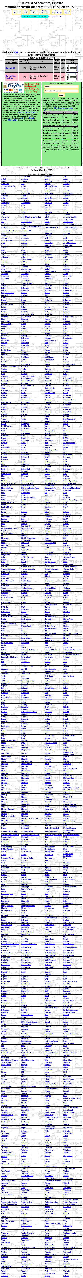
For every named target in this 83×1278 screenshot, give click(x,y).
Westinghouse (50, 1250)
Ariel (3, 255)
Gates (65, 559)
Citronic (48, 386)
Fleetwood (48, 540)
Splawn (4, 1096)
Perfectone (48, 898)
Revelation (67, 993)
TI (2, 1166)
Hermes (66, 626)
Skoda (23, 1069)
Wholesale (48, 1257)
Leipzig (47, 724)
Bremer (47, 333)
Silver (23, 1062)
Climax (24, 390)
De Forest (24, 431)
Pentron (4, 898)
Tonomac (24, 1171)
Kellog (65, 688)
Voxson (66, 1228)
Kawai (47, 686)
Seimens (4, 1048)
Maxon (47, 773)
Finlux (47, 536)
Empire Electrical (7, 502)
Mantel (3, 759)
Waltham (4, 1235)
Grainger (66, 588)
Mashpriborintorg (70, 768)
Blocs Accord (6, 324)
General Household (70, 566)
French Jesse (26, 550)
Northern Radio (27, 858)
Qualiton (4, 939)
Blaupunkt (67, 321)
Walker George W (28, 1233)
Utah (3, 1211)
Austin (65, 274)
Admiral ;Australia (8, 186)
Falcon (65, 521)
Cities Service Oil (27, 386)
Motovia (4, 814)
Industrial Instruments (71, 650)
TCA (3, 1140)
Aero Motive (49, 193)
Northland (48, 858)
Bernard (66, 312)
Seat (2, 1046)
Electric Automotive (52, 481)
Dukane (47, 452)
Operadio (48, 870)
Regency (24, 986)
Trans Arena (49, 1178)
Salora (3, 1027)
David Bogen (6, 426)
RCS (65, 979)
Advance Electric (51, 186)
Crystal (4, 416)
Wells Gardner (50, 1245)
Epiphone (48, 507)
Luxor (3, 743)
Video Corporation (8, 1221)
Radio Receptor (50, 953)
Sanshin (47, 1031)
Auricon (48, 274)
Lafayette (48, 714)
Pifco (46, 910)
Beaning (66, 297)
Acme (65, 179)
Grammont (49, 590)
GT (2, 605)
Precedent (48, 927)
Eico (65, 474)
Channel (48, 381)
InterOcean (49, 657)
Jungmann (25, 678)
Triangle (66, 1183)
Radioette (24, 960)
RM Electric (67, 1005)
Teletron (48, 1152)
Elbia (23, 478)
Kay (64, 686)
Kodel (23, 702)
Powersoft (25, 927)
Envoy (23, 507)
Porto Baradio (68, 922)
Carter (23, 371)
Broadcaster (67, 338)
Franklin (66, 547)
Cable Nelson (49, 359)
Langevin (24, 719)
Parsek (3, 891)
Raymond (4, 977)
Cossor (3, 409)
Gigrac (23, 576)
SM (22, 1072)
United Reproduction (9, 1204)
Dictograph (49, 440)
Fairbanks (5, 521)
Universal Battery (69, 1204)
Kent (65, 690)
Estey (47, 512)
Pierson (24, 910)
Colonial (4, 397)
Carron (4, 371)
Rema (23, 989)
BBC (23, 297)
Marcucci (48, 761)
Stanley (47, 1100)
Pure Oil (48, 932)
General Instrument (52, 569)
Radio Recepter (27, 953)
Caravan (66, 366)
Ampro (3, 236)
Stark (65, 1103)
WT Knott (5, 1269)
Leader (24, 721)
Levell (23, 728)
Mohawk (4, 802)
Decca (3, 433)
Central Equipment (28, 376)
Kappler (66, 683)
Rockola (24, 1012)
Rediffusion (25, 984)
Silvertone (48, 1062)
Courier (47, 409)
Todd (46, 1169)
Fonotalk (4, 545)
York (46, 1271)
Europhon (67, 514)
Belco (47, 302)
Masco (47, 768)
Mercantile (48, 785)
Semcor (66, 1048)
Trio (46, 1185)
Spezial (66, 1091)
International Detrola (71, 655)
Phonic (65, 906)
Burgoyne (67, 352)
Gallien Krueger (27, 557)
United (23, 1204)
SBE (46, 1036)
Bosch (47, 328)
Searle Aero (49, 1043)
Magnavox (5, 753)
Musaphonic (49, 818)
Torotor (47, 1173)
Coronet (4, 407)
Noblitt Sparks (50, 849)
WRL (47, 1266)
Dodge (23, 445)
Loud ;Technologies (8, 740)
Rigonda (66, 1003)
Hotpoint (48, 638)
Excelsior (66, 516)
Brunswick (25, 345)
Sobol (23, 1074)
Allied (47, 217)
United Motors (26, 1202)
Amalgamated (26, 222)
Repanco (66, 991)
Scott (65, 1041)
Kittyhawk (5, 697)
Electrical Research (8, 483)
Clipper (66, 390)
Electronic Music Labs (71, 488)
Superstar (25, 1124)
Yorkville (66, 1271)
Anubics (48, 240)
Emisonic (66, 497)
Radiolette (48, 962)
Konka (65, 702)
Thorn (47, 1164)
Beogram (48, 309)
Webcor (47, 1242)
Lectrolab (24, 724)
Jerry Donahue (50, 669)
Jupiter (47, 678)
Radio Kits (25, 950)
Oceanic (4, 865)
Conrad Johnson (69, 400)
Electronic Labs (50, 488)
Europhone (5, 516)
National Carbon (69, 828)
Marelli (66, 761)
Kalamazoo (5, 683)
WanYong (25, 1235)
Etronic (24, 514)
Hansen (66, 614)
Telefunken (49, 1150)
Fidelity (24, 536)
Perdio (23, 898)
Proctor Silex (68, 929)
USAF (65, 1209)
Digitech (4, 443)
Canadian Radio (69, 364)
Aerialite (66, 191)
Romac (47, 1017)
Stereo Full (25, 1110)
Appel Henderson (69, 243)
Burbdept (24, 352)
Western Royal (6, 1250)
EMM (23, 500)
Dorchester (5, 447)
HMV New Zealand (70, 633)
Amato (47, 222)
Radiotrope (5, 969)
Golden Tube (26, 581)
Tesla (65, 1159)
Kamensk (24, 683)
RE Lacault (5, 981)
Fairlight (48, 521)
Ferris (47, 533)
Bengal (65, 307)
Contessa (48, 402)
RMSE (23, 1008)
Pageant (24, 882)
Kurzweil (66, 709)
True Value (25, 1190)
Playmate (24, 915)
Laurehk (4, 721)
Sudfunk (4, 1122)
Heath (23, 624)
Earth (23, 462)
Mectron (24, 780)
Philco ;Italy (25, 903)
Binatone (24, 319)
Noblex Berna (50, 847)
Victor (47, 1219)
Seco (23, 1046)
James (23, 664)
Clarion (24, 388)
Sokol (3, 1077)
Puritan (66, 932)
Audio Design (6, 271)
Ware (65, 1235)
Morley (47, 806)
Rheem (66, 998)
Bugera (47, 350)
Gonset (47, 583)
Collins (47, 395)
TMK (23, 1169)
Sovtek (23, 1088)
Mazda (65, 773)
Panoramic (49, 887)
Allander (66, 215)
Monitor (4, 804)
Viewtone (4, 1223)
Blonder (47, 324)
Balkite (3, 290)
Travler (24, 1183)
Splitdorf (24, 1096)
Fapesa (47, 524)
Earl (2, 462)
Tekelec (66, 1145)
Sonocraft (66, 1081)
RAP (65, 972)
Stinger (24, 1115)
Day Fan (66, 426)
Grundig (66, 602)
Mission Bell (67, 797)
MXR (47, 823)
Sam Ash (24, 1027)
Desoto (23, 438)
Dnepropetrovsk (69, 443)
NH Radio (67, 842)
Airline (65, 203)
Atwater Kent (26, 269)
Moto (46, 811)
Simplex (24, 1065)
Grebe (65, 597)
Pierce (65, 908)
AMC (23, 224)
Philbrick (4, 903)
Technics (4, 1143)
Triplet (65, 1185)
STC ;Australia (6, 1108)
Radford (4, 941)
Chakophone (26, 378)
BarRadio (4, 295)
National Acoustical (52, 828)
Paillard (47, 882)
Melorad (66, 783)
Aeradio (47, 191)
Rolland (24, 1017)
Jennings (4, 669)
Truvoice (4, 1192)
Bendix (47, 307)
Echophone (25, 464)
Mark (47, 764)
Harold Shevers (50, 616)
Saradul (24, 1034)
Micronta (24, 792)
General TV (5, 571)
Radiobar (66, 958)
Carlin (23, 369)
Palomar (24, 884)
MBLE (3, 776)
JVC (65, 678)
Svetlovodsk (67, 1128)
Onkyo (3, 870)
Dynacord (25, 457)
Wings (65, 1261)
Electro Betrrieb (50, 483)
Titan (65, 1166)
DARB (3, 424)
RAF (46, 969)
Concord (48, 400)
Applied (24, 245)
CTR (23, 416)
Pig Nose (66, 910)
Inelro (3, 652)
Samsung (24, 1029)
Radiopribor (25, 967)
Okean (65, 865)
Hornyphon (25, 638)
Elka (65, 493)
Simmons (66, 1062)
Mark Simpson (26, 764)
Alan (3, 212)
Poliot (3, 920)
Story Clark (49, 1115)
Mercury (66, 785)
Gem (46, 564)
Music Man (5, 821)
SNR (65, 1072)
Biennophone (68, 316)
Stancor (47, 1098)
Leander (66, 721)
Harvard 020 (10, 68)
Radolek (24, 969)
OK (46, 865)
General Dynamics (28, 566)
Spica (3, 1093)
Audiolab (4, 274)
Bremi (65, 333)
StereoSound (68, 1110)
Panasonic (5, 887)
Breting (24, 336)
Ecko (23, 466)
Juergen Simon (68, 676)
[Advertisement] (41, 34)
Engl (65, 505)
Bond (3, 328)
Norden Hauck (50, 851)
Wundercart (25, 1269)
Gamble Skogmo (69, 557)
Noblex (23, 849)
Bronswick (5, 340)
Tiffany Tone (26, 1166)
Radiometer (5, 965)
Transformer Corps (8, 1180)
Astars (65, 262)
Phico (65, 901)
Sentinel (24, 1050)
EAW (65, 462)
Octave (23, 865)
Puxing (47, 934)
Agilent (24, 198)
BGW (47, 316)
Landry (24, 716)
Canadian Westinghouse (10, 366)
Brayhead (4, 333)
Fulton (23, 552)
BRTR (65, 343)
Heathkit (48, 624)
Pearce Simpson (7, 894)
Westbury (4, 1247)
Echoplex (48, 464)
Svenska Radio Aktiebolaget (50, 1128)
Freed (3, 550)
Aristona (66, 255)
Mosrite (66, 809)
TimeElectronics (50, 1166)
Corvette (48, 407)
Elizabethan (25, 493)
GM (46, 578)
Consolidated (6, 402)
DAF (46, 419)
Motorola (66, 811)
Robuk (47, 1010)
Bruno (3, 345)
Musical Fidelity (69, 821)
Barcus (47, 293)
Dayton (47, 428)
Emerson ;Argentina (28, 497)
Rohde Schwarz (27, 1015)
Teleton (24, 1152)
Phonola (4, 908)
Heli (64, 624)
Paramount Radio (70, 887)
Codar (65, 393)
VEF (46, 1216)
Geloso (23, 564)
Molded (24, 802)
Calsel (47, 362)
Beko (23, 302)
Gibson (3, 576)
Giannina (66, 574)
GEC (65, 562)
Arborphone (68, 245)
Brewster (48, 336)
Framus (47, 547)
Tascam (4, 1138)
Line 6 (65, 731)
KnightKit (48, 700)
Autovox (66, 278)
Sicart (23, 1058)
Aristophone (5, 257)
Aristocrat (48, 255)
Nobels (23, 847)
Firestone (4, 538)
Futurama (67, 555)
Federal (47, 528)
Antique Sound (6, 240)
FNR (65, 543)
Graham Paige (26, 588)
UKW (65, 1195)
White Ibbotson (50, 1254)
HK (2, 633)
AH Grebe (48, 198)
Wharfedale (25, 1254)
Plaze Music (49, 915)
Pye (36, 112)
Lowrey (24, 740)
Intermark (48, 655)
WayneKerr (5, 1242)
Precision (4, 929)
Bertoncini (48, 314)
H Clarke (4, 607)
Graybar (48, 597)
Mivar (65, 799)
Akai (65, 207)
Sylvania (66, 1131)
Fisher (47, 538)
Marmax (24, 766)
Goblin (65, 578)
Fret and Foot (68, 550)
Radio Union (6, 958)
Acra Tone (5, 184)
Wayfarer (66, 1240)
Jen (46, 666)
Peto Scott (5, 901)
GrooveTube (5, 602)
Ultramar (48, 1197)
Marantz (48, 759)
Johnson (48, 674)
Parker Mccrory (27, 889)
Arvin (65, 259)
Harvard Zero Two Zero (11, 77)
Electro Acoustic (27, 483)
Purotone (4, 934)
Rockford (4, 1012)
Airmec (4, 205)
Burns (47, 355)
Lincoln (47, 731)
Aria (46, 252)
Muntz (3, 818)
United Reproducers (70, 1202)
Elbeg (3, 478)
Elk (46, 493)
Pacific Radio (49, 877)
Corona (47, 405)
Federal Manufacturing (9, 528)
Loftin (65, 733)
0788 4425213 (12, 120)
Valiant (3, 1214)
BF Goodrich (26, 316)
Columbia (67, 397)
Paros (65, 889)
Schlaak (4, 1041)
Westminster (67, 1250)
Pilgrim (4, 913)
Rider (23, 1003)
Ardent (66, 247)
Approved (48, 245)
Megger (4, 783)
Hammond (25, 614)
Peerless (24, 896)
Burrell (66, 355)
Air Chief (48, 200)
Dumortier (25, 455)
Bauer (3, 297)
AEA (23, 188)
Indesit (3, 650)
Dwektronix (67, 455)
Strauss (24, 1117)
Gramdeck (25, 590)
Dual (65, 450)
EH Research (6, 474)
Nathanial (25, 828)
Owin (65, 875)
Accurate (48, 176)
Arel (2, 250)
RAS (3, 974)
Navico (65, 837)
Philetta (47, 903)
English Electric (7, 507)
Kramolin (24, 707)
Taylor (65, 1138)
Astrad (47, 264)
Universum (25, 1207)
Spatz (3, 1091)
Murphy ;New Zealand (29, 818)
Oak (46, 863)
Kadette (47, 681)
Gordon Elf (25, 586)
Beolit (65, 309)
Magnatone (67, 750)
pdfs (21, 118)
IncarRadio (67, 647)
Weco (3, 1245)
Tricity (3, 1185)
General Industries (28, 569)
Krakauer (4, 707)
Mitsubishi (48, 799)
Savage (3, 1036)
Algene (47, 215)
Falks (3, 524)
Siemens (47, 1058)
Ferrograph (67, 533)
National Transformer (71, 835)
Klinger (4, 700)
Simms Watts (6, 1065)
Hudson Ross (49, 640)
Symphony (5, 1133)
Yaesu (3, 1271)
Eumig (47, 514)
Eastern (47, 462)
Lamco (3, 716)
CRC (23, 412)
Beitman (4, 302)
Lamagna (66, 714)
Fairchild (24, 521)
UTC (23, 1211)
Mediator (48, 780)
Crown (47, 414)
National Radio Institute (10, 835)
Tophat (66, 1171)
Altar (46, 219)
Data (46, 424)
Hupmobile (25, 643)
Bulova (3, 352)
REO (46, 991)
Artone (47, 259)
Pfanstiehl (25, 901)
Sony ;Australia (50, 1084)
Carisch (4, 369)
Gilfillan (66, 576)
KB (2, 688)
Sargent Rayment (69, 1034)
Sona (3, 1081)
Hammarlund (6, 614)
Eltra (46, 495)
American (48, 231)
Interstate (66, 657)
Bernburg (4, 314)
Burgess (47, 352)
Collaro (24, 395)
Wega (23, 1245)
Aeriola (4, 193)
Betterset (4, 316)
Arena (47, 250)
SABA (3, 1024)
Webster (66, 1242)
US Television (49, 1209)
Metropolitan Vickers (71, 787)
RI (22, 1000)
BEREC (24, 312)
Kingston (48, 695)
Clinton (47, 390)
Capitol (47, 366)
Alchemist (48, 212)
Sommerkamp (68, 1079)
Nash (65, 826)
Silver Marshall (6, 1062)
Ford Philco (25, 545)
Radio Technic (50, 955)
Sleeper (4, 1072)
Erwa (47, 509)
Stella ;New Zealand (70, 1108)
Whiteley (4, 1257)
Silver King (67, 1060)
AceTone (24, 179)
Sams (65, 1027)
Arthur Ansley (26, 259)
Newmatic (48, 842)
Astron (65, 264)
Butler (65, 357)
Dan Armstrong (69, 419)
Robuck (24, 1010)
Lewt (65, 728)
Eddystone (67, 466)
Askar (47, 262)
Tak (46, 1133)
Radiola (4, 962)
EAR (65, 459)
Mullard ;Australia (8, 816)
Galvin (47, 557)
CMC (23, 393)
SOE (65, 1074)
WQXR (24, 1266)
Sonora (24, 1084)
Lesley (47, 726)
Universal (4, 1207)
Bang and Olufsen (7, 293)
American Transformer (9, 231)
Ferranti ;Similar (7, 533)
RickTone (4, 1003)
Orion (23, 872)
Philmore (48, 906)
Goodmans (67, 583)
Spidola (24, 1093)
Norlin (3, 855)
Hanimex (48, 614)
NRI (46, 860)
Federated (67, 528)
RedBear (4, 984)
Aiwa (3, 207)
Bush (33, 112)
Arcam (23, 247)
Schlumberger (26, 1041)
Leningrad (5, 726)
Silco (46, 1060)
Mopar (23, 806)
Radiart (47, 941)
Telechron (67, 1148)
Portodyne (67, 925)
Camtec (47, 364)
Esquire (24, 512)
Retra (47, 993)
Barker (66, 293)
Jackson (47, 662)
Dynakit (47, 457)
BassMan (66, 295)
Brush (47, 345)
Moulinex (48, 814)
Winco (23, 1261)
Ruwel (65, 1022)
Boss (3, 331)
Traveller (4, 1183)
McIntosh (48, 776)
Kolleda (47, 702)
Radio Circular (68, 944)
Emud (3, 505)
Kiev (65, 693)
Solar (23, 1077)
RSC (46, 1019)
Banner (24, 293)
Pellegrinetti (49, 896)
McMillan (4, 778)
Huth (46, 643)
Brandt (47, 331)
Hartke (3, 619)
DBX (3, 431)
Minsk (3, 797)
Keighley (24, 688)
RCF (23, 979)
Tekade (47, 1145)
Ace (64, 176)
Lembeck (66, 724)
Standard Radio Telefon (72, 1098)
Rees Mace (67, 984)
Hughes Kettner (7, 643)
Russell (47, 1022)
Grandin (48, 593)
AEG (46, 188)
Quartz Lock (49, 939)
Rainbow (66, 969)
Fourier (4, 547)
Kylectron (48, 712)
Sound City (67, 1084)
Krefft (47, 707)
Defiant (47, 433)
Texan (3, 1161)
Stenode (4, 1110)
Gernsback (5, 574)
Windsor (48, 1261)
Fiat (2, 536)
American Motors (69, 227)
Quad (65, 937)
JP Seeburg (49, 676)
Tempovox (5, 1159)
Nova (65, 858)
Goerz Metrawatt (7, 581)
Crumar (66, 414)
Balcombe (25, 288)
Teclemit (24, 1143)
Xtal (64, 1269)
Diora (23, 443)
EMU (65, 502)
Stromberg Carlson (8, 1119)
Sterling (4, 1112)
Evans (23, 516)
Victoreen (66, 1219)
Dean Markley (50, 431)
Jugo (3, 678)
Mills (23, 795)
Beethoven (48, 300)
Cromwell (4, 414)
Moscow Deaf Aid (7, 809)
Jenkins (66, 666)
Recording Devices (70, 981)
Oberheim (67, 863)
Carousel (66, 369)
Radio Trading (68, 955)
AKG (3, 210)
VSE (3, 1230)
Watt (3, 1240)
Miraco (24, 797)
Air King (66, 200)
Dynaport (66, 457)
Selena (23, 1048)
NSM (3, 863)
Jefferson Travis (27, 666)
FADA (65, 519)
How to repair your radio (63, 108)
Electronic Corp (7, 488)
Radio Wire (49, 958)
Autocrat (24, 276)
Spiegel (47, 1093)
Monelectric (67, 802)
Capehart (24, 366)
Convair (4, 405)
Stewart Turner (69, 1112)
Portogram (5, 927)
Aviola (47, 281)
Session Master (6, 1053)
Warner (4, 1238)
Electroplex (25, 490)
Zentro (23, 1276)
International (26, 657)
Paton (47, 891)
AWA (3, 283)
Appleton (4, 245)
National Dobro (27, 831)
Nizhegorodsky (6, 847)
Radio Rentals (68, 953)
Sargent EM (49, 1034)
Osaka (23, 875)
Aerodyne (4, 196)
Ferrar (23, 533)
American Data (6, 227)
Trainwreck (25, 1178)
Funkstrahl (49, 552)
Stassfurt (48, 1105)
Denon (3, 438)
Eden (3, 469)
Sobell (3, 1074)
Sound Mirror (6, 1086)
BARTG (24, 295)
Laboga (24, 714)
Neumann (4, 842)
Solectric (24, 1079)
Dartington (25, 424)
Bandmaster (67, 290)
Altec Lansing (68, 219)
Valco (65, 1211)
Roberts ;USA (68, 1008)
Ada (22, 184)
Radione (48, 965)
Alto (2, 222)
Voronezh (24, 1228)
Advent (4, 188)
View (65, 1221)
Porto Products (6, 925)
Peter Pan (67, 898)
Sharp (3, 1055)
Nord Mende (26, 851)
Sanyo (3, 1034)
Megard (66, 780)
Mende (23, 785)
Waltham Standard (70, 1233)
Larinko (48, 719)
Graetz (3, 588)
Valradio (24, 1214)
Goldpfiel (66, 581)
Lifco (23, 731)
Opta (65, 870)
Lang (65, 716)
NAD (65, 823)
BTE (3, 347)
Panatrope (25, 887)
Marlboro (4, 766)
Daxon (47, 426)
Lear (3, 724)
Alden (65, 212)
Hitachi (47, 631)
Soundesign (5, 1088)
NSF (65, 860)
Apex (3, 243)
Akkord (24, 210)
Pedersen (4, 896)
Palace (65, 882)
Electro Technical (27, 486)
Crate (3, 412)
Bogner (47, 326)
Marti (65, 766)
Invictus (24, 659)
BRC (23, 333)
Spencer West (26, 1091)
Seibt (65, 1046)
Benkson (4, 309)
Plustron (4, 918)
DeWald (4, 440)
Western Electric (69, 1247)
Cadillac (4, 362)
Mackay (4, 745)
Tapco (65, 1136)
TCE (23, 1140)
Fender (24, 531)
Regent (47, 986)
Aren (23, 250)
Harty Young (26, 619)
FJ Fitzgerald (26, 540)
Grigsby (47, 600)
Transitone (25, 1180)
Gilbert (47, 576)
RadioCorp (5, 960)
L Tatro (4, 714)
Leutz (3, 728)
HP (2, 640)
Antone (24, 240)
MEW (23, 790)
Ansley (65, 238)
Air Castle (25, 200)
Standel (24, 1100)
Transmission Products (53, 1180)
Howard (66, 638)
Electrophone (6, 490)
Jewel (23, 671)
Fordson (66, 545)
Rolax (3, 1017)
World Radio (6, 1266)
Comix (3, 400)
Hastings (4, 621)
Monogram (25, 804)
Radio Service (6, 955)
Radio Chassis (50, 944)
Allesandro (5, 217)
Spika (65, 1093)
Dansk (65, 421)
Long (3, 738)
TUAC (47, 1192)
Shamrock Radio (69, 1053)
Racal (65, 939)
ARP (65, 257)
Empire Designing (70, 500)
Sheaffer (24, 1055)
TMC (3, 1169)
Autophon (5, 278)
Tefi (2, 1145)
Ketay (47, 693)
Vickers (24, 1219)
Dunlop (47, 455)
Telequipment (6, 1152)
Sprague (48, 1096)
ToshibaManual (27, 1176)
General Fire (49, 566)
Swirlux (24, 1131)
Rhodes (4, 1000)
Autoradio (25, 278)
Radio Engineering (70, 947)
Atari (3, 267)
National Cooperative (9, 831)
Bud (22, 350)
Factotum (48, 519)
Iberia (3, 645)
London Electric (69, 736)
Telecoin (4, 1150)
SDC (3, 1043)
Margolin (4, 764)
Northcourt (49, 855)
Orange (4, 872)
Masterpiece (67, 771)
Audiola (66, 271)
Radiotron (67, 967)
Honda (47, 636)
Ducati (3, 452)
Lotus (65, 738)
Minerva (66, 795)
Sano (23, 1031)
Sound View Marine (28, 1086)
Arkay (23, 257)
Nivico (65, 844)
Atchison (24, 267)
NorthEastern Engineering (68, 855)
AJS (46, 207)
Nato (46, 837)
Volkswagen (67, 1226)
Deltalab (48, 436)
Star (2, 1103)
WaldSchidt (67, 1230)
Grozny (47, 602)
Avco (3, 281)
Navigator (5, 839)
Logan (3, 736)
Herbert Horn (50, 626)
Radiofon (66, 960)
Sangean (66, 1029)
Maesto (47, 747)
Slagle (65, 1069)
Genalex (4, 566)
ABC (3, 176)
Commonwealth (27, 400)
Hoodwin (66, 636)
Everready (48, 516)
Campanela (25, 364)
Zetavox (66, 1276)
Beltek (23, 307)
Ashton (24, 262)
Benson (24, 309)
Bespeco (66, 314)
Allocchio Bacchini (70, 217)
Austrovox (5, 276)
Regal (3, 986)
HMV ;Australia (51, 633)
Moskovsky (49, 809)
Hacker (27, 112)
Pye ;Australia (68, 934)
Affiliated (66, 196)
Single (47, 1067)
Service (66, 1050)
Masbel (24, 768)
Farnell (3, 526)
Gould (65, 586)
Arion (23, 255)
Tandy (23, 1136)
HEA (46, 621)
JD (2, 666)
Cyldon (66, 416)
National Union (6, 837)
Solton (47, 1079)
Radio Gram (5, 950)
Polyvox (47, 920)
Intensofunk (67, 652)
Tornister (24, 1173)
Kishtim (66, 695)
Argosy (3, 252)
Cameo (3, 364)
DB (64, 428)
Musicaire (48, 821)
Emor (47, 500)
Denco (65, 436)
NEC (46, 839)
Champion (67, 378)
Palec (3, 884)
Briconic (66, 336)
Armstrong (49, 257)
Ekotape (48, 476)
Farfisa (66, 524)
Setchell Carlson (27, 1053)
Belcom (66, 302)
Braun (65, 331)
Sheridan (66, 1055)
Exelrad (4, 519)
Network (66, 839)
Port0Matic (25, 922)
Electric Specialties (70, 481)
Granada (4, 593)
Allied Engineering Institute (31, 217)
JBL (65, 664)
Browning (25, 343)
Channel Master (27, 381)
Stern (23, 1112)
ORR (46, 872)
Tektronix (4, 1148)
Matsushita (25, 773)
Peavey (66, 894)
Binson (47, 319)
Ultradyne (25, 1197)
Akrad (47, 210)
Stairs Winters (26, 1098)
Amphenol (48, 233)
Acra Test (66, 181)
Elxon (65, 495)
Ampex (24, 233)
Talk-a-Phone (68, 1133)
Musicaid (24, 821)
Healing (66, 621)
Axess (65, 283)
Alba (23, 212)
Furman (24, 555)
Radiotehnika (49, 967)
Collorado (67, 395)
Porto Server (49, 925)
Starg (47, 1103)
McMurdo (25, 778)
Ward (47, 1235)
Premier (24, 929)
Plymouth (66, 918)
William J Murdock (70, 1259)
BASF (47, 295)
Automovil (67, 276)
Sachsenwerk (26, 1024)
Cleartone (4, 390)
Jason (47, 664)
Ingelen (24, 652)
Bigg (3, 319)
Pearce (23, 894)
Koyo (65, 705)
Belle (46, 305)
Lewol (47, 728)
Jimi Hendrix (49, 671)
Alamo (65, 210)
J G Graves (25, 662)
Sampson (48, 1027)
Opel (23, 870)
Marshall (48, 766)
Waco (47, 1230)
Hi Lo (3, 631)
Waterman (48, 1238)
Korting (24, 705)
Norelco (66, 851)
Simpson (66, 1065)
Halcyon (48, 609)
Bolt (64, 326)
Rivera (3, 1005)
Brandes (24, 331)
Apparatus (48, 243)
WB (22, 1242)
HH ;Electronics (50, 628)
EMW (23, 505)
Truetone (48, 1190)
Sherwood (5, 1058)
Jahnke (4, 664)
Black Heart (5, 321)
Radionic (4, 967)
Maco (47, 745)
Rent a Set (25, 991)
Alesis (3, 215)
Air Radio (48, 203)
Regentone (67, 986)
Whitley (24, 1257)
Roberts (21, 112)
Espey (3, 512)
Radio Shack (26, 955)
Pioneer (47, 913)
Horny (3, 638)
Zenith (65, 1273)
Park (3, 889)
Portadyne (48, 922)
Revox (23, 996)
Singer (23, 1067)
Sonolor (4, 1084)
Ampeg (3, 233)
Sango (3, 1031)
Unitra (47, 1204)
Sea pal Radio (26, 1043)
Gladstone (5, 578)
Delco (65, 433)
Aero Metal (25, 193)
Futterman (48, 555)
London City (49, 736)
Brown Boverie (50, 340)
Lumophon (67, 740)
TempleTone (67, 1156)
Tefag (65, 1143)
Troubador (67, 1188)
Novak (3, 860)
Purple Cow (25, 934)
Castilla (24, 374)
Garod (23, 559)
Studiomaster (49, 1119)
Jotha (23, 676)
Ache (46, 179)
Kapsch (4, 686)
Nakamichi (25, 826)
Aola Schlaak (68, 240)
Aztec (23, 286)
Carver (47, 371)
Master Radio (26, 771)
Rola (46, 1015)
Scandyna (4, 1038)
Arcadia (4, 247)
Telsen (23, 1156)
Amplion (66, 233)
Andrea (4, 238)
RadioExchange (50, 960)
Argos (65, 250)
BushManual (49, 357)
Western (24, 1250)
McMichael (67, 776)
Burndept (24, 355)
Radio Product (68, 950)
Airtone (47, 205)
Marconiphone (26, 761)
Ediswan (66, 469)
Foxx (23, 547)
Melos (3, 785)
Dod (2, 445)
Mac (65, 743)
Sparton (66, 1088)
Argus (23, 252)
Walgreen (4, 1233)
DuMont (4, 455)
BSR (65, 345)
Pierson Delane (6, 910)
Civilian (66, 386)
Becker (3, 300)
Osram (47, 875)
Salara (65, 1024)
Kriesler (66, 707)
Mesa (3, 787)
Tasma (23, 1138)
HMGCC (24, 633)
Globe (23, 578)
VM (64, 1223)
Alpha (3, 219)
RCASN (4, 979)
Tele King (24, 1148)
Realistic (48, 981)
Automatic (48, 276)
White (65, 1254)
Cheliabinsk (67, 381)
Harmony (24, 616)
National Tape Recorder (53, 835)
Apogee (24, 243)
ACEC (3, 179)
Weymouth (67, 1252)
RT (2, 1022)
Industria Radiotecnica (29, 650)
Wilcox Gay (25, 1259)
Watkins (66, 1238)
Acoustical (48, 181)
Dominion (48, 445)
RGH (46, 998)
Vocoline (4, 1226)
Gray (23, 597)
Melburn (48, 783)
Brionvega (25, 338)
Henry (3, 626)
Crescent (48, 412)
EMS (23, 502)
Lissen (23, 733)
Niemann (4, 844)
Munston (66, 816)
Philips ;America (7, 906)
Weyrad (4, 1254)
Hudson (66, 640)
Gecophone (5, 564)
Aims (3, 200)
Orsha (65, 872)
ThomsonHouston (7, 1164)
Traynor (48, 1183)
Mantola (24, 759)
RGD (23, 998)
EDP (3, 471)
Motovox (24, 814)
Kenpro (47, 690)
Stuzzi (65, 1119)
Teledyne (24, 1150)
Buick (65, 350)
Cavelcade (48, 374)
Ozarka (4, 877)
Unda (65, 1197)
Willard (47, 1259)
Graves (66, 595)
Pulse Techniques (27, 932)
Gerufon (24, 574)
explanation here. (49, 110)
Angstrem (25, 238)
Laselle (65, 719)
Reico (3, 989)
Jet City (4, 671)
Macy (65, 745)
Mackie (24, 745)
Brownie (4, 343)
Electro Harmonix (70, 483)
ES (64, 509)
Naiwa (3, 826)
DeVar (65, 438)
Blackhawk (25, 321)
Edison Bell (25, 469)
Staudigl (66, 1105)
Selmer (47, 1048)
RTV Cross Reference (29, 1022)
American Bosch (69, 224)
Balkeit (66, 288)
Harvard (48, 619)
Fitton (3, 540)
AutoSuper (49, 278)
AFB (46, 196)
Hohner (24, 636)
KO (64, 700)
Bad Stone (48, 286)
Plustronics (25, 918)
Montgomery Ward (70, 804)
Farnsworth (25, 526)
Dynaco (4, 457)
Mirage (47, 797)
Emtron (47, 502)
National (24, 837)
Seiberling (48, 1046)
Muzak (23, 823)
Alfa (22, 215)
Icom (46, 645)
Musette (66, 818)
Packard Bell (26, 879)
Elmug (3, 495)
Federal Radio (26, 528)
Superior (4, 1124)
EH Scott (24, 474)
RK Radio (48, 1005)
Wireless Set (5, 1264)
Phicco (47, 901)
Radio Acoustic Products (10, 944)
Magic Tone (25, 750)
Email (31, 118)
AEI (64, 188)
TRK (23, 1188)
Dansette (48, 421)
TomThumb (5, 1171)
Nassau (3, 828)
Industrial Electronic (52, 650)
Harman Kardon (7, 616)
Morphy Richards (70, 806)
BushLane (25, 357)
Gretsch (24, 600)
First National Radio (28, 538)
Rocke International (70, 1010)
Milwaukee (49, 795)
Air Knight (5, 203)
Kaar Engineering (27, 681)
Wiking (66, 1257)
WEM (65, 1245)
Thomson (66, 1161)
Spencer (47, 1091)
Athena (47, 267)
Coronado (67, 405)
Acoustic (24, 181)
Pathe (23, 891)
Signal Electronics (27, 1060)
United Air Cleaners (70, 1200)
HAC (23, 607)
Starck (23, 1103)
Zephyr (47, 1276)
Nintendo (24, 844)
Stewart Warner (7, 1115)
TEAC (47, 1140)
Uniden (47, 1200)
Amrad (24, 236)
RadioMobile (26, 965)
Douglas (47, 447)
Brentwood (5, 336)
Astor (23, 264)
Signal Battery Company (10, 1060)
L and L (66, 712)
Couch (23, 409)
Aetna (23, 196)
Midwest (66, 792)
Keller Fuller (49, 688)
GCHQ (23, 562)
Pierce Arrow (49, 908)
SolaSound (67, 1077)
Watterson (25, 1240)
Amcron (48, 224)
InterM (24, 655)
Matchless (4, 773)
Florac (65, 540)
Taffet (23, 1133)
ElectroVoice (49, 490)
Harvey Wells (68, 619)
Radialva (24, 941)
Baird (3, 288)
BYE (3, 359)
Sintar (65, 1067)
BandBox (48, 290)
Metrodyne (49, 787)
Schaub (66, 1038)
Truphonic (67, 1190)
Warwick (24, 1238)
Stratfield (4, 1117)
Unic (3, 1200)
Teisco (23, 1145)
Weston (4, 1252)
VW (22, 1230)
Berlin (47, 312)
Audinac (66, 269)
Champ (47, 378)
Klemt (47, 697)
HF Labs (24, 628)
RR (2, 1019)
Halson (23, 612)
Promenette (5, 932)
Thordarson (25, 1164)
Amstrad (48, 236)
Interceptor (5, 655)
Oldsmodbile (25, 868)
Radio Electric (50, 947)
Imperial (48, 647)
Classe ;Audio (50, 388)
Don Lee (66, 445)
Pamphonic (67, 884)
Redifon (47, 984)
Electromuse (67, 486)
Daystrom (25, 428)
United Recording (51, 1202)
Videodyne (25, 1221)
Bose (65, 328)
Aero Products (68, 193)
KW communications (29, 712)
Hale (65, 609)
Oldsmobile (5, 868)
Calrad (23, 362)
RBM (47, 977)
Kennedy (24, 690)
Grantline (4, 595)
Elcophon (48, 478)
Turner (66, 1192)
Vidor (47, 1221)
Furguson (66, 552)
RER (23, 993)
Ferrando (66, 531)
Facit (23, 519)
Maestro (66, 747)
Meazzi (47, 778)
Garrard (48, 559)
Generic (24, 571)
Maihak (47, 753)
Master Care (5, 771)
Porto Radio (25, 925)
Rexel (47, 996)
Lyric (23, 743)
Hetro (3, 628)
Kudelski (48, 709)
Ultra (3, 1197)
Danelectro (5, 421)
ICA (23, 645)
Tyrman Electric (7, 1195)
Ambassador (68, 222)
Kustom (4, 712)
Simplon (48, 1065)
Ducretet (24, 452)
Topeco (47, 1171)
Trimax (24, 1185)
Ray (64, 974)
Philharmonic (68, 903)
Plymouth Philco (51, 918)
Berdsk (3, 312)
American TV (26, 231)
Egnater (66, 471)
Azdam (3, 286)
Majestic (24, 756)
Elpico (23, 495)
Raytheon (24, 977)
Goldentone (49, 581)
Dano (23, 421)
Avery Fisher (26, 281)
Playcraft (4, 915)
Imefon (3, 647)
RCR (46, 979)
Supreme (4, 1128)
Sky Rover (48, 1069)
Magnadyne (49, 750)
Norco (3, 851)
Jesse (65, 669)
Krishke (4, 709)
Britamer (48, 338)
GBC (3, 562)
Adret (23, 186)
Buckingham (6, 350)
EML (3, 500)
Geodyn (66, 571)
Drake (65, 447)
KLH (65, 697)
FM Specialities (50, 543)
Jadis (65, 662)
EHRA (47, 474)
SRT (3, 1098)
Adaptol (47, 184)
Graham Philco (50, 588)
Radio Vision (26, 958)
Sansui (65, 1031)
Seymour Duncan (51, 1053)
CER (65, 376)
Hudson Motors (27, 640)
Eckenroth (5, 466)
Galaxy (3, 557)
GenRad (48, 571)
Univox (47, 1207)
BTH (23, 347)
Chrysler (48, 383)
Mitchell (24, 799)
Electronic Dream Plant (30, 488)
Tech (65, 1140)
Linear (3, 733)
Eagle (23, 459)
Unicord (24, 1200)
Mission (4, 799)
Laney (47, 716)
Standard (4, 1100)
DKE (46, 443)
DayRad (4, 428)
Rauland (48, 974)
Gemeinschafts (68, 564)
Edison (47, 469)
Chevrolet (4, 383)
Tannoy (47, 1136)
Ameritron (67, 231)
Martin (3, 768)
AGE (3, 198)
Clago (3, 388)
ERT (23, 509)
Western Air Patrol (28, 1247)
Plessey (66, 915)
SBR (65, 1036)
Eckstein (48, 466)
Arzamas (4, 262)
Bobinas (4, 326)
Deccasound (25, 433)
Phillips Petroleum (28, 906)
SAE (46, 1024)
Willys (3, 1261)
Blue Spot (66, 324)
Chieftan (24, 383)
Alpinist (24, 219)
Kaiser (65, 681)
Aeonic (23, 191)
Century (48, 376)
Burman (4, 355)
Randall (4, 972)
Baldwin (48, 288)
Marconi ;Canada (7, 761)
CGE (3, 378)
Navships (24, 839)
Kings (23, 695)
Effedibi (47, 471)
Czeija (23, 419)
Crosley (24, 414)
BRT (46, 343)
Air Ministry (25, 203)
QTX (46, 937)
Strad (65, 1115)
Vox (46, 1228)
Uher (46, 1195)
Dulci (65, 452)
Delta (23, 436)
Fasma (65, 526)
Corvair (24, 407)
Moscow (24, 809)
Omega (66, 868)
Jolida (65, 674)
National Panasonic (52, 831)
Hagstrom (25, 609)
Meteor (24, 787)
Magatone (5, 750)
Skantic (4, 1069)
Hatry (23, 621)
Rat (22, 974)
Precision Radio (69, 927)
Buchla (66, 347)
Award (47, 283)
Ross (65, 1017)
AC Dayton (25, 176)
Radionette (67, 965)
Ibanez (65, 643)
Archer (47, 247)
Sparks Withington (51, 1088)
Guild (23, 605)
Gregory (4, 600)
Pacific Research (69, 877)
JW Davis (4, 681)
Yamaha (24, 1271)
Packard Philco (69, 879)
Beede (23, 300)
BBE (46, 297)
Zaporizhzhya (50, 1273)
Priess (47, 929)
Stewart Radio (50, 1112)
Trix (2, 1188)
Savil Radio (25, 1036)
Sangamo (48, 1029)
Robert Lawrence (51, 1008)
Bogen (23, 326)
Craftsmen (67, 409)
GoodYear (5, 586)
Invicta (3, 659)
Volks (47, 1226)
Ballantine (25, 290)
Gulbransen (67, 605)
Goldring (4, 583)
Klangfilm (25, 697)
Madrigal (24, 747)
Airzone (66, 205)
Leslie (65, 726)
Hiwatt (65, 631)
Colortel (47, 397)
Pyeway (4, 937)
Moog (3, 806)
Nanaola (48, 826)
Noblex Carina (68, 847)
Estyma (66, 512)
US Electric (5, 1209)
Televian (66, 1152)
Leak (46, 721)
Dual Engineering (51, 450)
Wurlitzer (48, 1269)
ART (3, 259)
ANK (46, 238)
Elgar (3, 493)
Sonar (23, 1081)
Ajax (23, 207)
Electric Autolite (27, 481)
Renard (66, 989)
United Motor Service (9, 1202)
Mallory (66, 756)
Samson (4, 1029)
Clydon (4, 393)
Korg (3, 705)
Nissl (46, 844)
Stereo (47, 1110)
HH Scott (66, 628)
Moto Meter (25, 811)
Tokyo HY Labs (69, 1169)
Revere (3, 996)
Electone (66, 478)
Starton (24, 1105)
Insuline (47, 652)
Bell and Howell (7, 305)
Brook (23, 340)
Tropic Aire (49, 1188)
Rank (23, 972)
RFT (65, 996)
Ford (46, 545)
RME (3, 1008)
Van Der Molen (50, 1214)
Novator (24, 860)
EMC (3, 497)
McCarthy (25, 776)
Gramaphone (6, 590)
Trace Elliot (49, 1176)
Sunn (65, 1122)
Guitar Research (51, 605)
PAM (46, 884)
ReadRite (24, 981)
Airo (23, 205)
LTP (46, 740)
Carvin (66, 371)
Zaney (3, 1273)
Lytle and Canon (51, 743)
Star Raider (67, 1100)
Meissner (24, 783)
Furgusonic (5, 555)
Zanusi (23, 1273)
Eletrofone (67, 490)
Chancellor (5, 381)
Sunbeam (24, 1122)
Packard (4, 882)
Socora (47, 1074)
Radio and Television (29, 944)
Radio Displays (26, 947)
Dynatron (4, 459)
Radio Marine (50, 950)
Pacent (23, 877)
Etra (3, 514)
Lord (23, 738)
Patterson (66, 891)
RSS (65, 1019)
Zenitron (4, 1276)
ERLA (65, 507)
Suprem (66, 1124)
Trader (66, 1176)
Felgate (3, 531)
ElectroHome (49, 486)
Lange (3, 719)
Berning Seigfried (27, 314)
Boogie (23, 328)
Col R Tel (4, 395)
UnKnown (67, 1207)
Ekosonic (24, 476)
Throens (66, 1164)
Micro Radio (5, 792)
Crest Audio (67, 412)
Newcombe (25, 842)
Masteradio (49, 771)
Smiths (47, 1072)
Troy (3, 1190)
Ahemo (66, 198)
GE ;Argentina (50, 562)
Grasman (24, 595)
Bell (22, 305)
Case (3, 374)
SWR (47, 1131)
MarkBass (67, 764)
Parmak (47, 889)
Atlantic (66, 267)
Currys (47, 416)
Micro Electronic (69, 790)
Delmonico (5, 436)
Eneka (47, 505)
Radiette (66, 941)
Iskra (65, 659)
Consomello (25, 402)
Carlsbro (48, 369)
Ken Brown (5, 690)
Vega (65, 1216)
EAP (46, 459)
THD (23, 1161)
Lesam (23, 726)
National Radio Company (68, 831)
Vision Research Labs (52, 1223)
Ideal (65, 645)
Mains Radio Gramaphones (68, 753)
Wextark (48, 1252)
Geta (46, 574)
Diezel (65, 440)
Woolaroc (48, 1264)
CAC (65, 359)
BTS (46, 347)
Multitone (24, 816)
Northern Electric (7, 858)
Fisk (64, 538)
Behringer (67, 300)
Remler (47, 989)
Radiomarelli (68, 962)
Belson (3, 307)
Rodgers (48, 1012)
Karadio (24, 686)
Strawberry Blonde (52, 1117)
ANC (65, 236)
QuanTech (25, 939)
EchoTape (67, 464)
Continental (67, 402)
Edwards (24, 471)
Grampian (67, 590)
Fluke (3, 543)
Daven (65, 424)
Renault (4, 991)
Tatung (47, 1138)
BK (64, 319)
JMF (65, 671)
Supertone (48, 1124)
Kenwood (4, 693)
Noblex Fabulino (7, 849)
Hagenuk (4, 609)
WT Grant (67, 1266)
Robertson (5, 1010)
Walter (47, 1233)
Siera (65, 1058)
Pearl (46, 894)
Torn (3, 1173)
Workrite (66, 1264)
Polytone (24, 920)
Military (4, 795)
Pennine (66, 896)
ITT (2, 662)
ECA (3, 464)
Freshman (48, 550)
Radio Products (7, 953)
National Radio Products (30, 835)
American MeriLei (51, 227)
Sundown (48, 1122)
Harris (65, 616)
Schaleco (24, 1038)
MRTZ (66, 814)
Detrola (47, 438)
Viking (23, 1223)
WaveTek (48, 1240)
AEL (3, 191)
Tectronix (48, 1143)
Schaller (47, 1038)
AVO (65, 281)
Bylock (23, 359)
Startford (4, 1105)
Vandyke (66, 1214)
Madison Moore (7, 747)
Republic (4, 993)
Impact (23, 647)
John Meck (5, 674)
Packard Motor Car (52, 879)
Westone (24, 1252)
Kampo (47, 683)
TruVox (24, 1192)
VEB (23, 1216)
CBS (65, 374)
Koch (3, 702)
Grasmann (48, 595)
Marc (65, 759)
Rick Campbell (50, 1000)
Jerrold (24, 669)
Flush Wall (25, 543)
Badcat (66, 286)
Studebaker (25, 1119)
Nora (65, 849)
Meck (3, 780)
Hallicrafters (5, 612)
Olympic (48, 868)
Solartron (48, 1077)
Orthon (4, 875)
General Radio (68, 569)
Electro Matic (6, 486)
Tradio (3, 1178)
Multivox (48, 816)
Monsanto (48, 804)
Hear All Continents (8, 624)
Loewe (47, 733)
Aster (3, 264)
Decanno (66, 431)
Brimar (4, 338)
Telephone (67, 1150)
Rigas (47, 1003)
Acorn (3, 181)
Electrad (4, 481)
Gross (23, 602)
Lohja (23, 736)
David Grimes (26, 426)
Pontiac (66, 920)
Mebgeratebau (68, 778)
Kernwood (25, 693)
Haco (65, 607)
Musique (4, 823)
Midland (48, 792)
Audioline (24, 274)
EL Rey (66, 476)
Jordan (3, 676)
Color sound (25, 397)
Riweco (24, 1005)
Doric (23, 447)
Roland (66, 1015)
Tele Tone (48, 1148)
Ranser (47, 972)
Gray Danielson (7, 597)
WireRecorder (26, 1264)
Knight (23, 700)
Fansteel (24, 524)
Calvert (66, 362)
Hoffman (4, 636)
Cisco (3, 386)
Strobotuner (67, 1117)
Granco (24, 593)
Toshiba (4, 1176)
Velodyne (4, 1219)
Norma (23, 855)
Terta (47, 1159)
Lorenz (47, 738)
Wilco (3, 1259)
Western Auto (50, 1247)
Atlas (3, 269)
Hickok (24, 631)
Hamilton (66, 612)
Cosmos (66, 407)
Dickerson (25, 440)
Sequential (48, 1050)
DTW (23, 450)
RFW (3, 998)
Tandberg (4, 1136)
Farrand (48, 526)
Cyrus (3, 419)
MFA (46, 790)
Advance (66, 186)
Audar (47, 269)
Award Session (26, 283)
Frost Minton (6, 552)
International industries (9, 657)
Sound (47, 1086)
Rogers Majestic (69, 1012)
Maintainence (6, 756)
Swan (3, 1131)
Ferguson (48, 531)
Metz (3, 790)
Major (47, 756)
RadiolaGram (26, 962)
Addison (66, 184)
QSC (23, 937)
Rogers (3, 1015)
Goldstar (24, 583)
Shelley (47, 1055)
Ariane (65, 252)
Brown (65, 340)
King (3, 695)
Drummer (5, 450)
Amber (3, 224)
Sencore (4, 1050)
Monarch (48, 802)
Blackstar (48, 321)
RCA (65, 977)
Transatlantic (68, 1178)
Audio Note (25, 271)
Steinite (47, 1108)
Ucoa (23, 1195)
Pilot (23, 913)
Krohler (24, 709)
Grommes (66, 600)
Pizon (65, 913)
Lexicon (4, 731)
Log (54, 174)
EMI (46, 497)
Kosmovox (48, 705)
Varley (3, 1216)
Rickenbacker (68, 1000)
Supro (23, 1128)
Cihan (65, 383)
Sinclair (4, 1067)
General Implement (8, 569)
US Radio (24, 1209)
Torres (65, 1173)
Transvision (67, 1180)
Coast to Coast (50, 393)
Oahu (23, 863)
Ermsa (3, 509)
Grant (65, 593)
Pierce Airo (25, 908)
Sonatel (47, 1081)
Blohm (23, 324)
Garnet (3, 559)
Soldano (4, 1079)
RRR (23, 1019)
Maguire (24, 753)
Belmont (66, 305)
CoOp (23, 405)
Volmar (4, 1228)
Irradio (47, 659)
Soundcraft (67, 1086)
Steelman (24, 1108)
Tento (23, 1159)
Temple (47, 1156)
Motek (3, 811)
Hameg (47, 612)
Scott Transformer (51, 1041)
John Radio (25, 674)
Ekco (3, 476)
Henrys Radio (26, 626)
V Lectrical (49, 1211)
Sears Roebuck (68, 1043)
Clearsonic (67, 388)
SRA (65, 1096)
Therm (47, 1161)
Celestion (4, 376)
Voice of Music (26, 1226)
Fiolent (65, 536)
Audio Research (50, 271)
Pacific (3, 879)
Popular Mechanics (8, 922)
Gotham (47, 586)
